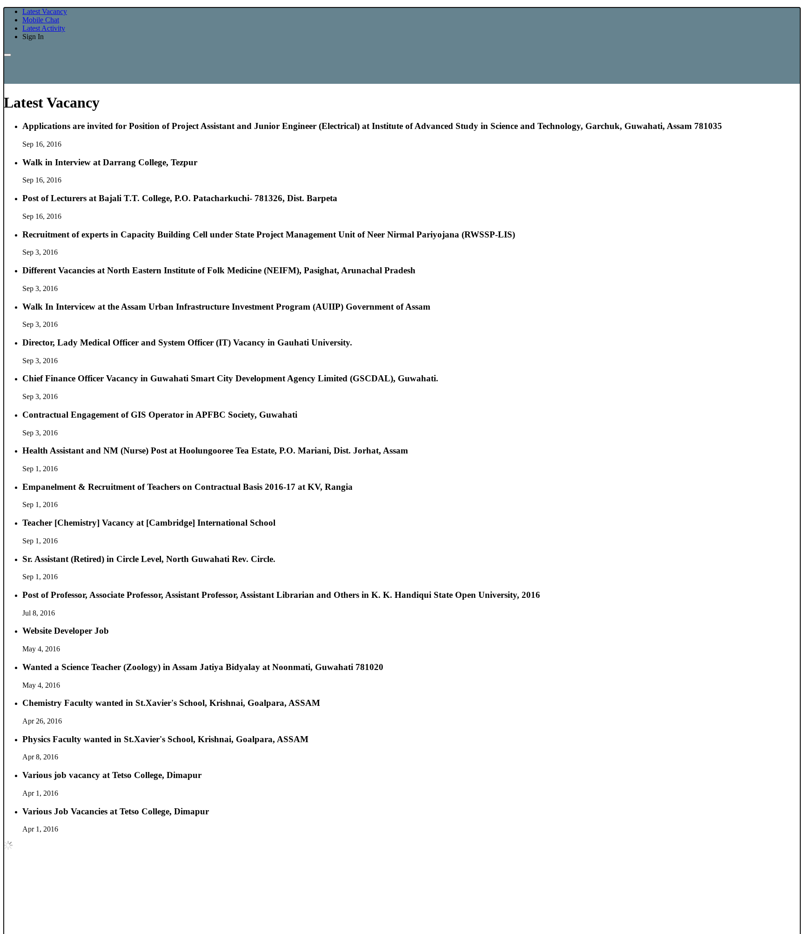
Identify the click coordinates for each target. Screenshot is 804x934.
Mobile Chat (40, 20)
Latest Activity (43, 28)
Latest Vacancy (44, 11)
